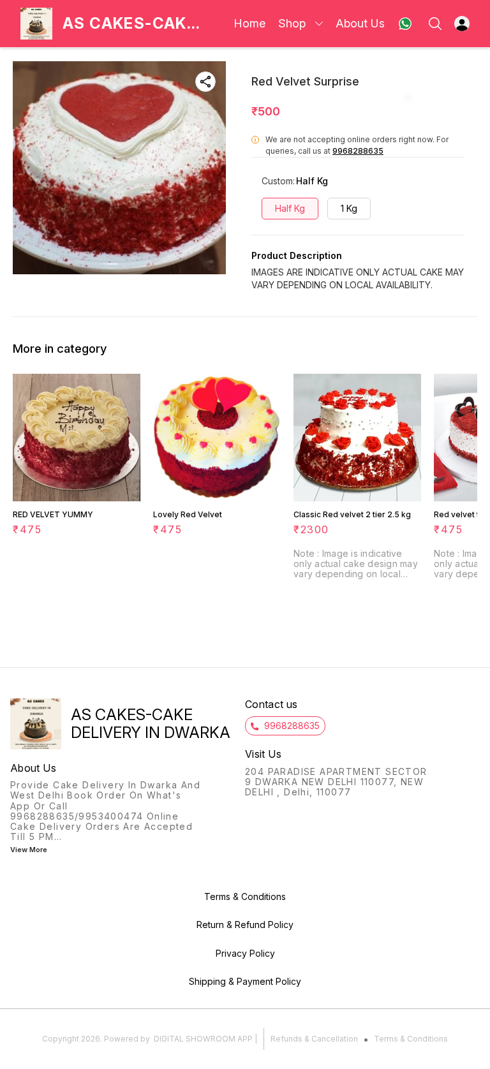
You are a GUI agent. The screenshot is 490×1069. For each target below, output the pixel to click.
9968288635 (357, 151)
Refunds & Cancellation (314, 1038)
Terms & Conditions (411, 1038)
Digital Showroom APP (203, 1038)
